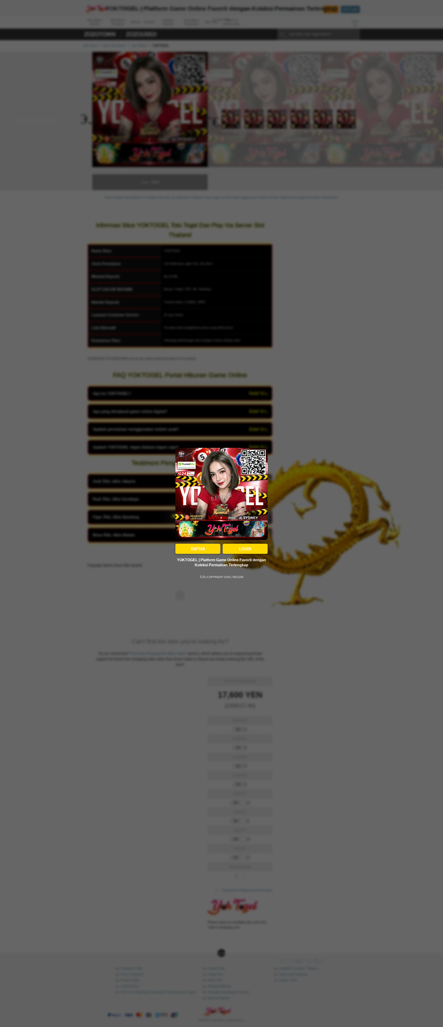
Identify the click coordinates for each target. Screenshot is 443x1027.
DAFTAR (198, 548)
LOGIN (245, 548)
